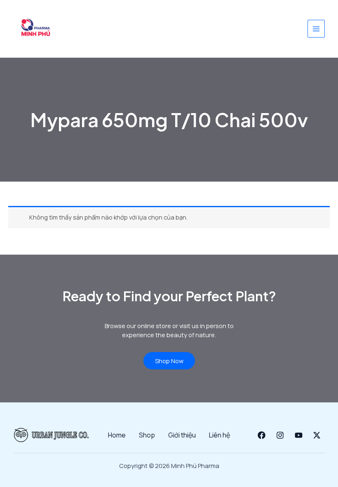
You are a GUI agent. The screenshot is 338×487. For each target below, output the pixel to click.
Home (117, 435)
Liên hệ (219, 435)
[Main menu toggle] (316, 28)
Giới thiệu (182, 435)
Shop (147, 435)
